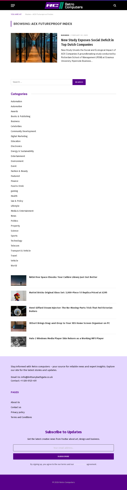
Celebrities (16, 126)
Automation (16, 101)
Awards (14, 111)
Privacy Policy (80, 464)
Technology (16, 240)
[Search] (114, 5)
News (13, 216)
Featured (15, 176)
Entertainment (18, 156)
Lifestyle (15, 206)
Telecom (15, 245)
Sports (14, 236)
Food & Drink (17, 186)
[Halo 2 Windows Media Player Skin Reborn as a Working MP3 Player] (18, 342)
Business (65, 35)
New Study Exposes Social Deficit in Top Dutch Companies (87, 42)
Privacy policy (18, 412)
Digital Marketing (19, 136)
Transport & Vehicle (21, 250)
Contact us (16, 407)
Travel (14, 255)
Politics (14, 221)
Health (14, 196)
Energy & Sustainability (22, 151)
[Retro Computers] (64, 5)
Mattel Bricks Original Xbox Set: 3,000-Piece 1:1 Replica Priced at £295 (68, 292)
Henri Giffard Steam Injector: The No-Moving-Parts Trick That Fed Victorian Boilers (70, 309)
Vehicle (14, 260)
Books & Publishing (20, 116)
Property (15, 226)
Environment (17, 161)
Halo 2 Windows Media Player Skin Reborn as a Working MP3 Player (66, 338)
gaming (14, 191)
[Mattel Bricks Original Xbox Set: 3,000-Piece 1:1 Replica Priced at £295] (18, 296)
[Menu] (13, 5)
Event (13, 166)
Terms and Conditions (21, 417)
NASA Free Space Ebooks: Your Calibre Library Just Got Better (63, 277)
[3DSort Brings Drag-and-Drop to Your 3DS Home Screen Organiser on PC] (18, 326)
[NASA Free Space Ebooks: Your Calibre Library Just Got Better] (18, 280)
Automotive (16, 106)
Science (14, 231)
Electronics (16, 146)
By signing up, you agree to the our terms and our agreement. (63, 464)
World (14, 265)
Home (28, 14)
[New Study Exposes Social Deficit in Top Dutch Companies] (34, 48)
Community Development (23, 131)
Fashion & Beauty (19, 171)
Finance (14, 181)
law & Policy (17, 201)
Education (15, 141)
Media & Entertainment (22, 211)
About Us (15, 402)
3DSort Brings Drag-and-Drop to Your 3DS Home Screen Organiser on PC (69, 323)
